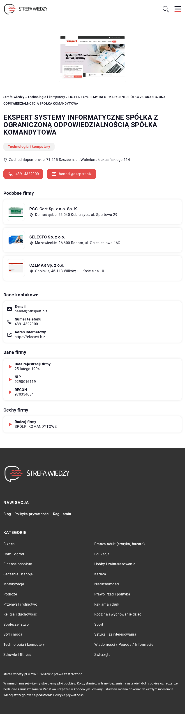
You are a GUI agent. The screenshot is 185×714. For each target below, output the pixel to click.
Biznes (8, 544)
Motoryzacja (13, 584)
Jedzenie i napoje (18, 574)
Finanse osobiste (17, 564)
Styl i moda (12, 634)
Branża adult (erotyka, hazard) (119, 544)
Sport (98, 624)
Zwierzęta (102, 654)
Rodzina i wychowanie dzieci (118, 614)
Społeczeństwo (16, 624)
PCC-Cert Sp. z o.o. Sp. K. (53, 208)
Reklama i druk (106, 604)
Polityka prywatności (32, 514)
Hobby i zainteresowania (115, 564)
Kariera (100, 574)
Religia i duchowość (20, 614)
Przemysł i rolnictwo (20, 604)
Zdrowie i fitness (17, 654)
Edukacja (102, 554)
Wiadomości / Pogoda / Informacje (123, 644)
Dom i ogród (13, 554)
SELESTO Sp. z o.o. (47, 237)
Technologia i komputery (29, 146)
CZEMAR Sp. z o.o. (47, 265)
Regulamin (62, 514)
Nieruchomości (106, 584)
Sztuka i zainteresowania (115, 634)
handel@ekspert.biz (75, 174)
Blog (7, 514)
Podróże (10, 594)
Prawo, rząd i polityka (112, 594)
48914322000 (27, 174)
